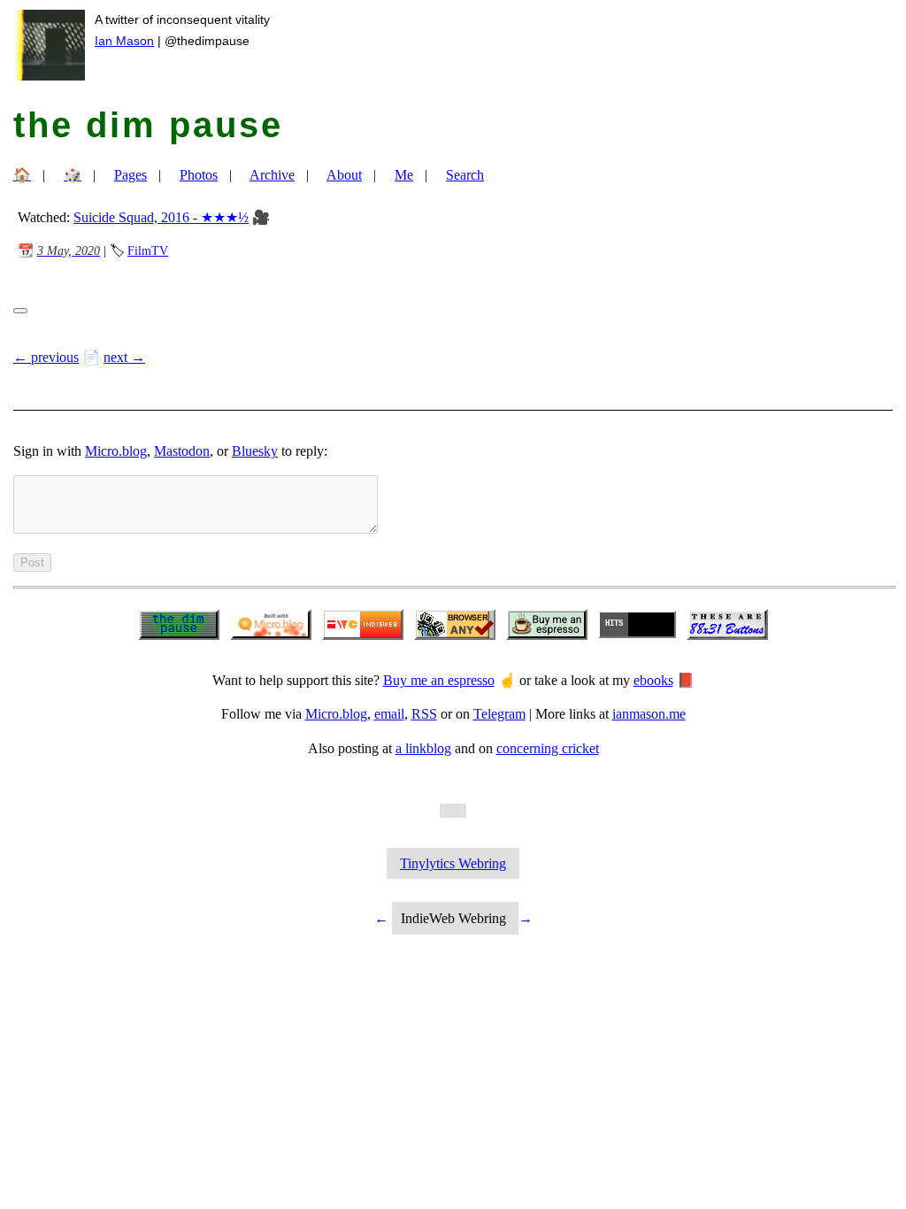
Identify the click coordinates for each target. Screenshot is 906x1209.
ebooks (653, 680)
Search (465, 174)
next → (124, 357)
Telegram (499, 713)
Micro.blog (116, 450)
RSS (424, 713)
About (344, 174)
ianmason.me (649, 713)
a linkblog (423, 748)
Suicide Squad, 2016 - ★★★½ (161, 217)
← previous (46, 357)
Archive (272, 174)
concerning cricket (547, 748)
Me (404, 174)
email (389, 713)
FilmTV (147, 250)
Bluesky (255, 450)
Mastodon (182, 450)
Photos (199, 174)
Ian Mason (124, 41)
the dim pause (148, 124)
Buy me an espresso (439, 680)
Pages (130, 174)
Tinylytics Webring (453, 863)
